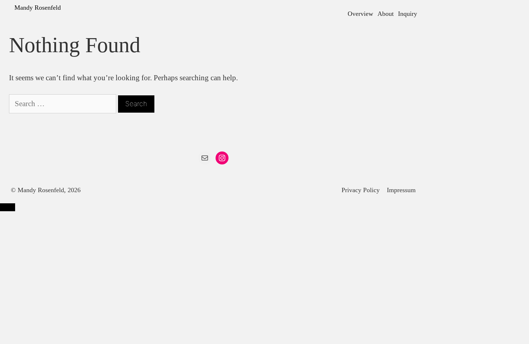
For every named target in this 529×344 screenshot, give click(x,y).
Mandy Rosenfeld (37, 7)
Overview (360, 13)
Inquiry (407, 13)
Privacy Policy (361, 190)
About (385, 13)
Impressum (401, 190)
